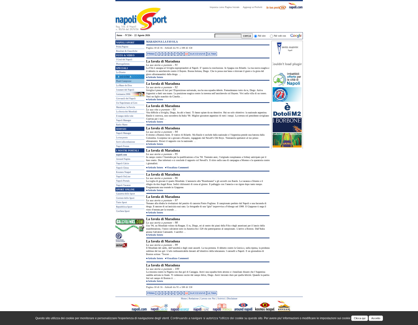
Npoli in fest (123, 77)
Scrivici (221, 298)
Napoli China (122, 168)
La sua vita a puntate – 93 (161, 109)
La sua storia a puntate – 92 (162, 87)
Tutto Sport (121, 202)
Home (184, 298)
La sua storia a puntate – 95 (162, 154)
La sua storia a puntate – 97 (162, 200)
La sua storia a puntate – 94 (162, 131)
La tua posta (121, 137)
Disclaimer (232, 298)
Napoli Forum (122, 146)
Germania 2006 (123, 94)
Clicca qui (359, 318)
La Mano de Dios (124, 85)
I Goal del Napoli (124, 59)
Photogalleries (123, 64)
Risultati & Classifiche (126, 51)
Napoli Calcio (122, 163)
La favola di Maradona (163, 61)
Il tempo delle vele (124, 116)
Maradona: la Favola (125, 107)
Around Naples (123, 159)
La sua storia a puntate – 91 (162, 64)
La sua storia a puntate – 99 (162, 244)
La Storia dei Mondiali (126, 111)
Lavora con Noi (208, 298)
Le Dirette (121, 72)
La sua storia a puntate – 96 (162, 178)
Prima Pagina (122, 47)
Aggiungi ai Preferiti (254, 7)
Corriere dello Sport (125, 198)
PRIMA (151, 54)
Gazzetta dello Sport (125, 194)
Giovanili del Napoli (126, 98)
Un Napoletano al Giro (126, 103)
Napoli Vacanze (123, 185)
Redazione (194, 298)
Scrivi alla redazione (125, 142)
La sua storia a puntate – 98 (162, 222)
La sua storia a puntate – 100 (162, 268)
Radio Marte (121, 125)
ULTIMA (212, 54)
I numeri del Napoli (125, 90)
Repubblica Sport (124, 207)
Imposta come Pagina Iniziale (226, 7)
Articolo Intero (155, 77)
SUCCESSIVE (198, 54)
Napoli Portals (123, 181)
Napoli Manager (123, 120)
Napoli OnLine (123, 176)
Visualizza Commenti (178, 167)
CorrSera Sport (123, 211)
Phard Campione (123, 81)
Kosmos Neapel (123, 172)
